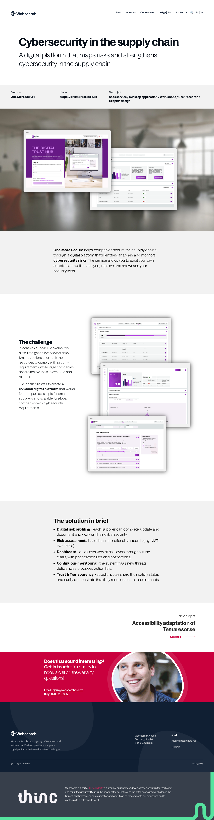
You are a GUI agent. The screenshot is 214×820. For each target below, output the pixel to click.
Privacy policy (197, 764)
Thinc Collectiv (96, 788)
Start (118, 12)
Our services (147, 12)
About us (131, 12)
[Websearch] (24, 13)
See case (163, 626)
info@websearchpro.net (184, 740)
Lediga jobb (165, 12)
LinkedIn (176, 747)
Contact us (181, 12)
